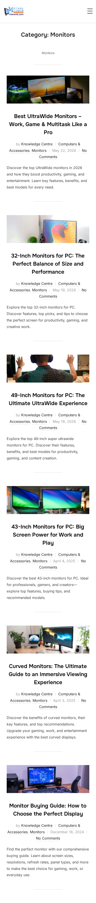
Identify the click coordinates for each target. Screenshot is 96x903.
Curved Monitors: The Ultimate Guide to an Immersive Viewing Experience (48, 674)
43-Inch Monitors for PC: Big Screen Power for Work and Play (47, 534)
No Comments (48, 838)
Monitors (39, 150)
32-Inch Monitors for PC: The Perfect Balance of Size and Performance (48, 263)
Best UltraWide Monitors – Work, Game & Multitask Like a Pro (48, 124)
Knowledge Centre (36, 144)
